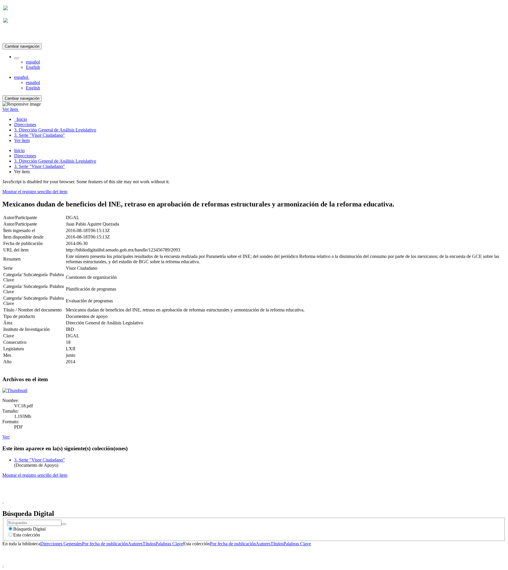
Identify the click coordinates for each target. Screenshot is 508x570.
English (33, 67)
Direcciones (25, 155)
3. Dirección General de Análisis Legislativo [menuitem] (55, 129)
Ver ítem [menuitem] (22, 140)
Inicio (19, 150)
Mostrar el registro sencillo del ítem (34, 191)
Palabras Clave (169, 543)
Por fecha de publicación (105, 543)
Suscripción (14, 34)
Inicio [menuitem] (20, 119)
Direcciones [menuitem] (25, 124)
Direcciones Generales (61, 543)
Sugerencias (264, 495)
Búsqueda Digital (29, 528)
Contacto (241, 495)
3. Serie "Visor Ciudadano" (39, 166)
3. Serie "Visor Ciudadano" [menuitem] (39, 135)
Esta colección (26, 534)
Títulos (149, 543)
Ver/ (6, 436)
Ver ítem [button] (10, 109)
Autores (135, 543)
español (33, 61)
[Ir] (63, 524)
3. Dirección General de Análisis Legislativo (55, 161)
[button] (16, 58)
